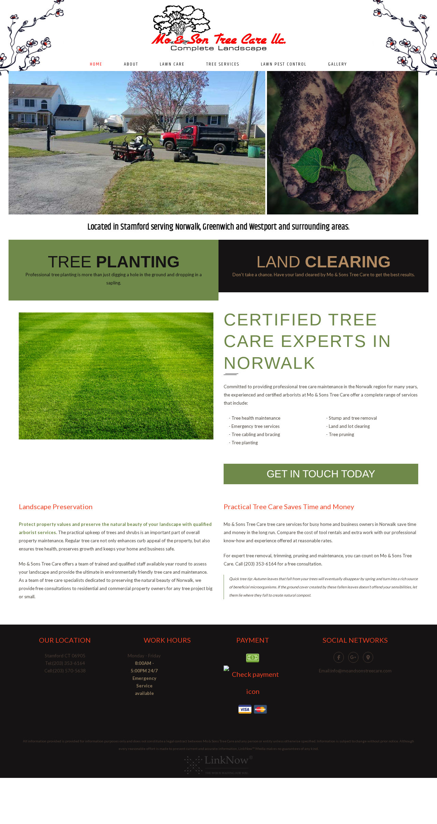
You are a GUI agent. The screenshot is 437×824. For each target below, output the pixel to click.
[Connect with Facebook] (340, 657)
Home (96, 64)
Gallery (337, 64)
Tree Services (222, 64)
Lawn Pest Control (284, 64)
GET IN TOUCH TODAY (321, 473)
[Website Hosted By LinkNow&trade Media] (218, 764)
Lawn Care (172, 64)
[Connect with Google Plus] (355, 657)
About (131, 64)
